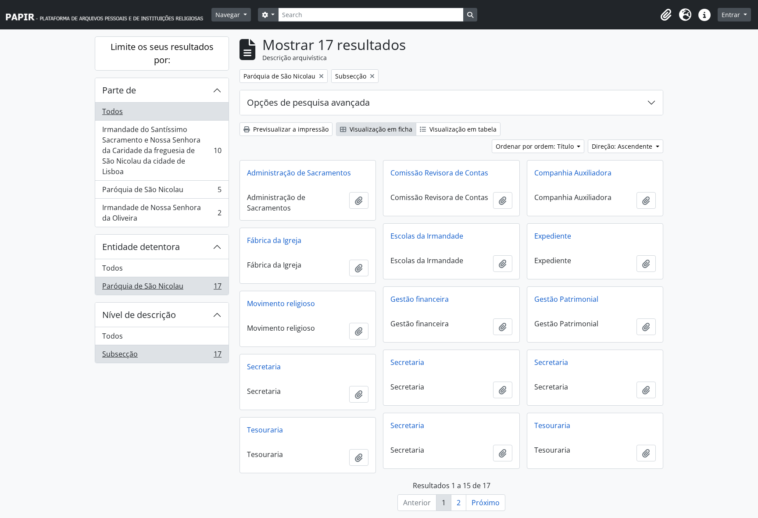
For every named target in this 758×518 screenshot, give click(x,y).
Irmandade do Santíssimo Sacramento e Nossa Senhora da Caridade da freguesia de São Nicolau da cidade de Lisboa (162, 150)
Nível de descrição (139, 315)
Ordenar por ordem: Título (536, 146)
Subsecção (162, 356)
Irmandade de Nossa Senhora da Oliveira (162, 213)
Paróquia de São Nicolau (162, 192)
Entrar (732, 15)
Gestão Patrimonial (566, 299)
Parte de (119, 90)
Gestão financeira (419, 299)
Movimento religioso (281, 303)
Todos (112, 111)
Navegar (228, 15)
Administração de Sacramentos (299, 173)
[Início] (108, 15)
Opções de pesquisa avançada (308, 102)
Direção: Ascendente (623, 146)
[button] (666, 15)
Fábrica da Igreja (274, 240)
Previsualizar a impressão (290, 129)
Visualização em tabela (462, 129)
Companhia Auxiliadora (572, 173)
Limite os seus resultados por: (162, 53)
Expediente (552, 236)
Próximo (486, 502)
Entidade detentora (141, 247)
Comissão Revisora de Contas (439, 173)
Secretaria (407, 362)
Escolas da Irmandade (426, 236)
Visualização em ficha (380, 129)
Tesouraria (552, 425)
